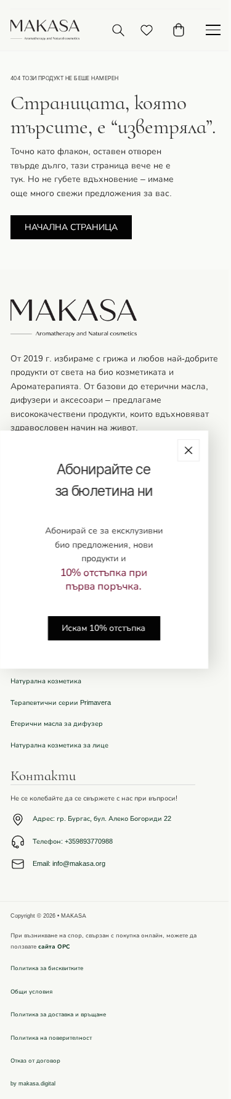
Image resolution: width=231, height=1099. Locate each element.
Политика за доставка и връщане (58, 1014)
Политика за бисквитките (46, 968)
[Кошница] (178, 29)
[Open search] (118, 30)
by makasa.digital (32, 1083)
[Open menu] (213, 30)
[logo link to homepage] (44, 30)
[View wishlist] (146, 30)
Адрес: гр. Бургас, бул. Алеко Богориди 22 (102, 818)
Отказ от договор (35, 1060)
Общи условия (31, 991)
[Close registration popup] (188, 450)
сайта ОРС (54, 946)
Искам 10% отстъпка (104, 628)
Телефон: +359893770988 (73, 841)
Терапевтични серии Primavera (60, 702)
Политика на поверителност (51, 1038)
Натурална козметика (45, 681)
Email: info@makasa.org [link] (69, 863)
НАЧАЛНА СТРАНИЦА (71, 227)
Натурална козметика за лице (59, 745)
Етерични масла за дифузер (56, 723)
